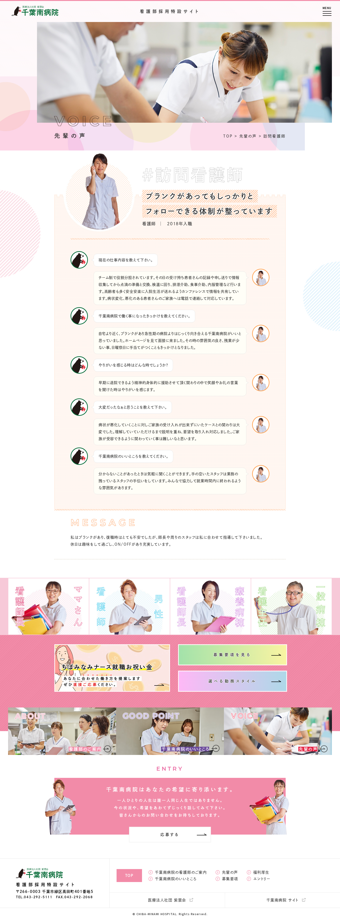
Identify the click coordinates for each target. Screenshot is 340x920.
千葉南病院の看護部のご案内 (181, 872)
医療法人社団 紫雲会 (167, 900)
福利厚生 (261, 872)
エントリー (261, 879)
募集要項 (230, 879)
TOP (129, 875)
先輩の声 (230, 872)
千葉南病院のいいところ (176, 879)
